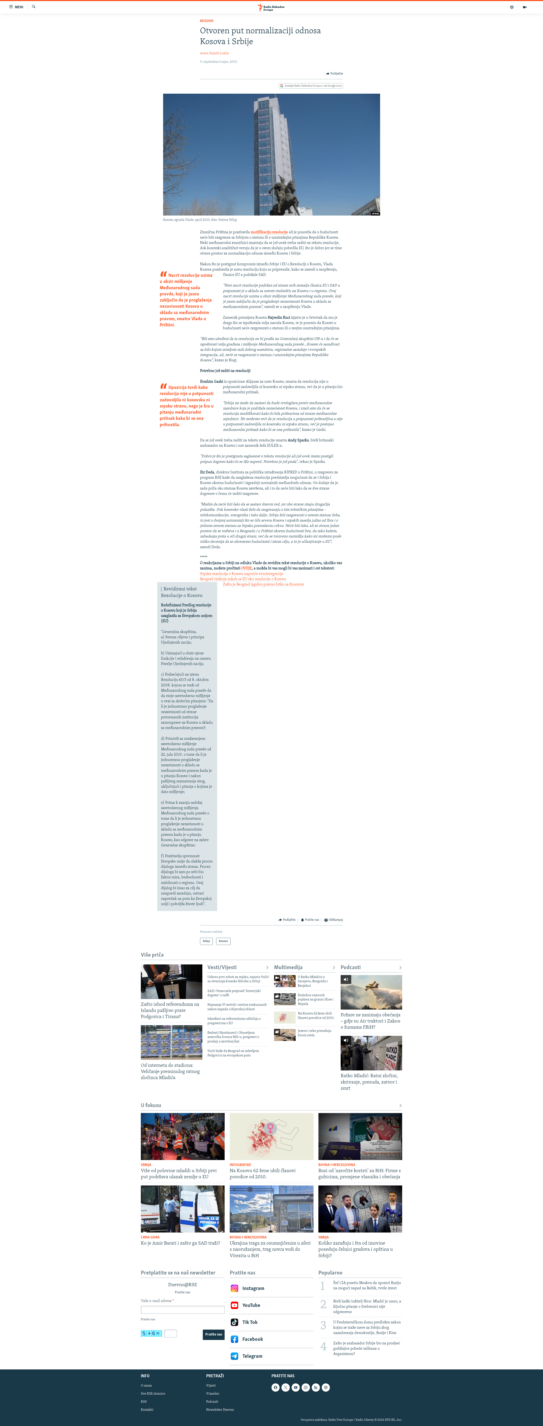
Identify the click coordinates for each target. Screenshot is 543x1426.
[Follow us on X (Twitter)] (285, 1387)
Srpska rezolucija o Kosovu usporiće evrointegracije (241, 574)
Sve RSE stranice (153, 1393)
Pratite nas (213, 1335)
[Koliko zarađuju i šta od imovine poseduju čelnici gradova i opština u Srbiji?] (360, 1209)
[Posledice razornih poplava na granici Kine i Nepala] (285, 999)
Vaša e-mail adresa (157, 1301)
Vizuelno (212, 1393)
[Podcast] (511, 7)
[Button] (334, 74)
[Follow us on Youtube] (296, 1387)
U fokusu (151, 1106)
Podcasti (351, 968)
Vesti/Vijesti (222, 968)
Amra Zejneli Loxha (214, 53)
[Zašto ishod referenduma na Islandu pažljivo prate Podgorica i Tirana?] (171, 981)
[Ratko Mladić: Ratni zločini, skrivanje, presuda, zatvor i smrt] (371, 1053)
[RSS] (316, 1387)
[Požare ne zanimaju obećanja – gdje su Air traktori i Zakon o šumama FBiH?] (371, 992)
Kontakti (147, 1410)
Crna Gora (150, 1238)
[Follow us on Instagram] (306, 1387)
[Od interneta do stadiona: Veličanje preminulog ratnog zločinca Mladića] (171, 1042)
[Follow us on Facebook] (276, 1387)
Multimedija (288, 968)
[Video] (524, 7)
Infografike (240, 1165)
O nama (146, 1385)
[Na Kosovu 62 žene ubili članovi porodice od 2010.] (285, 1017)
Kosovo (207, 21)
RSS (144, 1402)
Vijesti (211, 1385)
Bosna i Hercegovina (336, 1165)
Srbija (146, 1165)
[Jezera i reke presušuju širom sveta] (285, 1035)
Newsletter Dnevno (220, 1410)
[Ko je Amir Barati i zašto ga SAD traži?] (183, 1209)
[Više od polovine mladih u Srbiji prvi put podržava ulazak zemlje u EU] (183, 1136)
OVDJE (246, 568)
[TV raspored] (326, 1387)
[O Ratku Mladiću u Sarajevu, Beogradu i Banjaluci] (285, 981)
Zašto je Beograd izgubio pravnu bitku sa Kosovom (263, 585)
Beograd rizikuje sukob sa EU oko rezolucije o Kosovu (243, 579)
